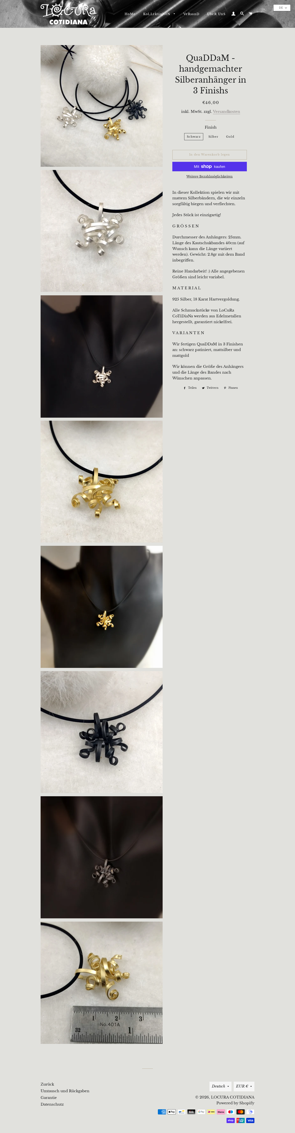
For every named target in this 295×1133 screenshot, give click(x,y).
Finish (211, 127)
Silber (213, 136)
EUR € (242, 1086)
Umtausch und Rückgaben (65, 1091)
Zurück (47, 1084)
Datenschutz (52, 1104)
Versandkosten (226, 111)
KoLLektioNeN (157, 14)
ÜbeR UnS (216, 14)
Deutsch (218, 1086)
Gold (230, 136)
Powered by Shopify (235, 1103)
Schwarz (194, 136)
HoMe (130, 14)
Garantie (49, 1097)
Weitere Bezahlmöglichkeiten (209, 176)
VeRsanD (191, 14)
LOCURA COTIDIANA (232, 1097)
